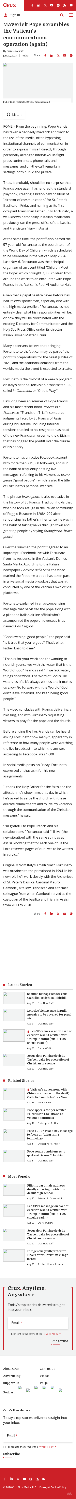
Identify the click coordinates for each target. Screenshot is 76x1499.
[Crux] (9, 5)
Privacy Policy (50, 1333)
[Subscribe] (71, 5)
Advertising (11, 1376)
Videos (44, 1376)
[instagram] (58, 5)
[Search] (62, 15)
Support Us (11, 1383)
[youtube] (51, 5)
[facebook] (32, 5)
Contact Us (47, 1368)
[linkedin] (38, 5)
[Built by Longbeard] (69, 1494)
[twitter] (45, 5)
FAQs (44, 1383)
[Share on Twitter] (58, 55)
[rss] (64, 5)
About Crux (11, 1368)
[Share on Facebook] (45, 55)
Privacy (44, 1487)
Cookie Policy (58, 1487)
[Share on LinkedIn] (51, 55)
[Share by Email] (64, 55)
